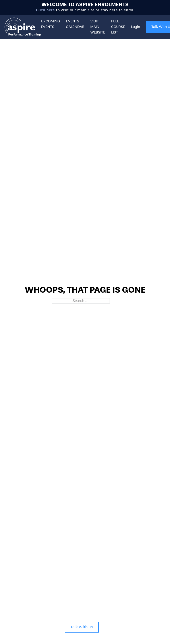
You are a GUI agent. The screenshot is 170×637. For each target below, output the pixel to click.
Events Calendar (75, 24)
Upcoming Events (50, 24)
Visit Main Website (97, 26)
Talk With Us (81, 627)
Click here (45, 10)
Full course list (118, 26)
